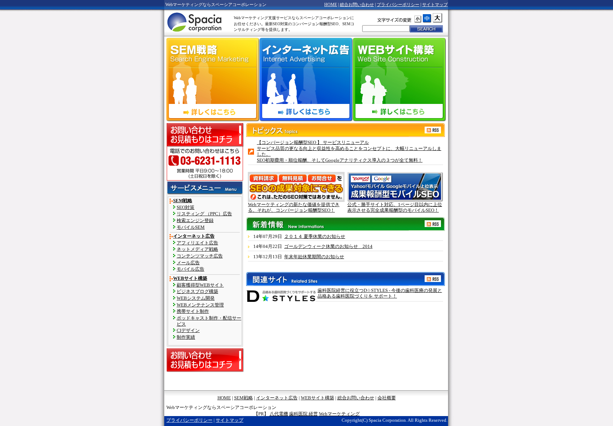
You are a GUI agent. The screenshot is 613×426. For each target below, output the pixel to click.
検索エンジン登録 (195, 220)
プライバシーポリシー (398, 4)
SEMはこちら (212, 112)
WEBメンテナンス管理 (200, 305)
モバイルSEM (191, 227)
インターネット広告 (194, 236)
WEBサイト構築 (190, 278)
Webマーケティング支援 (195, 21)
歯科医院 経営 (303, 413)
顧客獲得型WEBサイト (200, 285)
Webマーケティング (339, 413)
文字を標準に (434, 18)
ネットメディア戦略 (197, 249)
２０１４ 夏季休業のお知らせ (314, 236)
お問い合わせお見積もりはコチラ (205, 135)
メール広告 (188, 262)
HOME (330, 4)
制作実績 (186, 337)
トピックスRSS (433, 124)
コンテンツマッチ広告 (200, 256)
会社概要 (386, 397)
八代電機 (279, 413)
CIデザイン (188, 330)
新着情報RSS (433, 218)
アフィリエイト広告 (197, 242)
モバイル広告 (190, 269)
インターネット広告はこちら (305, 112)
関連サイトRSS (433, 273)
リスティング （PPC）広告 (204, 213)
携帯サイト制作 (193, 311)
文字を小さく (418, 19)
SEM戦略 (182, 200)
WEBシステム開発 (196, 298)
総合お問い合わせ (357, 4)
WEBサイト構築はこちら (399, 112)
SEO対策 (185, 207)
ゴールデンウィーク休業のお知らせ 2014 (328, 246)
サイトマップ (435, 4)
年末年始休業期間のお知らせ (314, 256)
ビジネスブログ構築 (197, 291)
